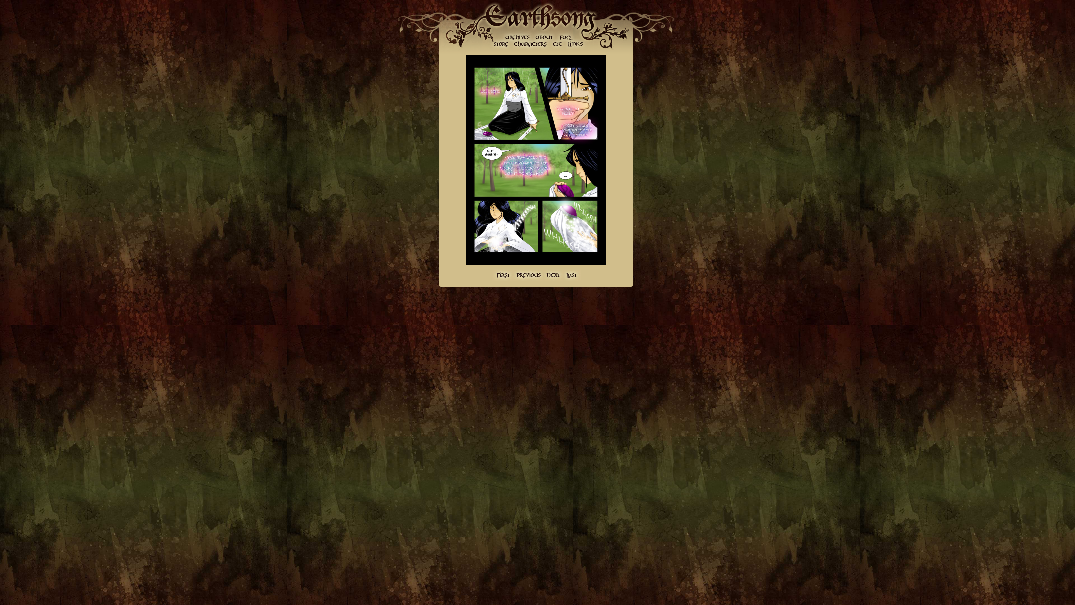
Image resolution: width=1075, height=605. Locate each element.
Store (500, 44)
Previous (528, 275)
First (502, 275)
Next (554, 275)
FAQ (566, 37)
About (544, 37)
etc (557, 44)
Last (572, 275)
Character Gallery (530, 44)
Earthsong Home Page (540, 17)
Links (575, 44)
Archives (517, 37)
